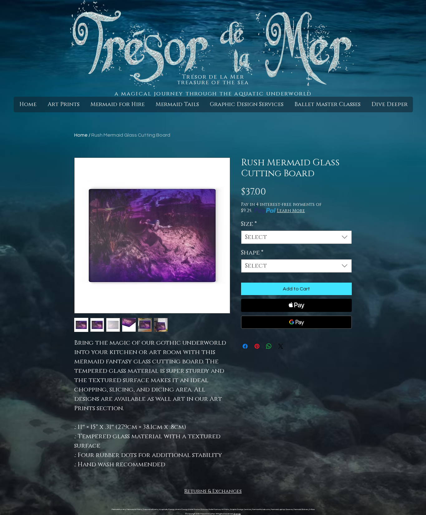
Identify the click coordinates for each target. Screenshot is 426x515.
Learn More (291, 211)
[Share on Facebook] (245, 346)
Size (249, 224)
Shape (252, 253)
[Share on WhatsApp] (269, 346)
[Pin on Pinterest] (257, 346)
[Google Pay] (296, 322)
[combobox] (296, 237)
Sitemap (237, 514)
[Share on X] (280, 346)
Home (81, 135)
